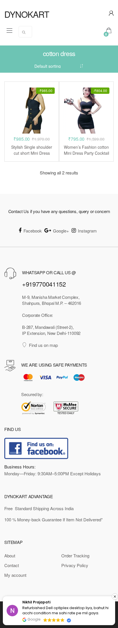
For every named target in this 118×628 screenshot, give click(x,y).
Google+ (61, 231)
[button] (115, 596)
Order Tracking (75, 556)
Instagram (87, 231)
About (9, 556)
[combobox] (25, 31)
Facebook (32, 231)
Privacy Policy (74, 565)
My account (15, 575)
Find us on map (43, 345)
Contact (11, 565)
